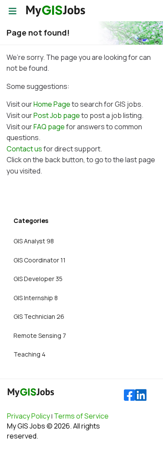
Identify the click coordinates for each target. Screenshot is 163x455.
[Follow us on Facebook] (129, 395)
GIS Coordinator (39, 260)
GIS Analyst (33, 241)
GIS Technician (38, 316)
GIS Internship (35, 298)
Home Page (51, 104)
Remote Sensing (39, 335)
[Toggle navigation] (12, 11)
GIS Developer (38, 279)
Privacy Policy (28, 416)
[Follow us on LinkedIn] (140, 395)
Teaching (29, 354)
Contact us (24, 149)
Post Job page (56, 115)
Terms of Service (81, 416)
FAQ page (49, 126)
